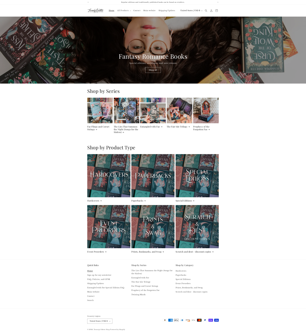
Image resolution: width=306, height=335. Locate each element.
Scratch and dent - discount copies (193, 251)
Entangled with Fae (150, 126)
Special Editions (184, 200)
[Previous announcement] (88, 2)
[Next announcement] (218, 2)
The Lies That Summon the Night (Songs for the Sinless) (126, 129)
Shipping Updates (95, 283)
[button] (124, 10)
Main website (93, 292)
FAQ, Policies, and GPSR (98, 279)
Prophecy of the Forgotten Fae (201, 128)
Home (90, 271)
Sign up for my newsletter (99, 275)
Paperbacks (137, 200)
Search (90, 300)
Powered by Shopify (117, 329)
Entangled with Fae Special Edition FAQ (105, 288)
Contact (90, 296)
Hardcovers (93, 200)
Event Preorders (95, 251)
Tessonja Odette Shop (102, 329)
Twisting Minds (138, 295)
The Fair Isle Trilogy (177, 126)
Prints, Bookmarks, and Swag (146, 251)
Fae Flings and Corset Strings (98, 128)
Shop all (153, 70)
